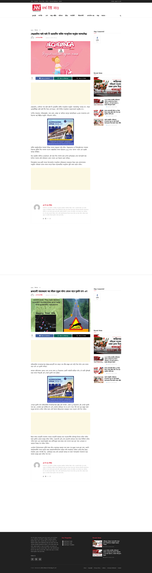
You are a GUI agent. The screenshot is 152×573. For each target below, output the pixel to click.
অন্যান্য (103, 16)
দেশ (47, 16)
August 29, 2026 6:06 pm (112, 125)
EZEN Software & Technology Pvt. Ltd (48, 568)
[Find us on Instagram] (39, 559)
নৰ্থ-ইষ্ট (40, 16)
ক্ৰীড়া (66, 16)
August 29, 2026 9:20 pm (102, 95)
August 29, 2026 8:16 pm (112, 106)
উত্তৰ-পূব (36, 30)
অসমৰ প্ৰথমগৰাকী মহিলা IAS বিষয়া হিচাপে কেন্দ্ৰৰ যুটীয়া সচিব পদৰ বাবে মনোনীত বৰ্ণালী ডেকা (112, 112)
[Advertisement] (92, 8)
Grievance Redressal (54, 1)
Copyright (36, 1)
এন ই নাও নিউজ (39, 37)
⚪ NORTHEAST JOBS (67, 543)
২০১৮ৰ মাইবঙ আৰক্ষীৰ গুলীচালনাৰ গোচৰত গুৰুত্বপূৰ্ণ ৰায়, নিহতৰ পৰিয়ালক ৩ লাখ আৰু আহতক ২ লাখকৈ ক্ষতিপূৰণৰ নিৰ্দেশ (112, 102)
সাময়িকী (72, 16)
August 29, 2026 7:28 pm (112, 116)
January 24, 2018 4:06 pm (51, 295)
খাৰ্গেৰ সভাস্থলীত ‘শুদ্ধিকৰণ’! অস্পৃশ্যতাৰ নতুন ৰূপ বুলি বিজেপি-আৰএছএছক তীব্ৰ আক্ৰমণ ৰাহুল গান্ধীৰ (112, 121)
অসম (40, 30)
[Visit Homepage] (45, 8)
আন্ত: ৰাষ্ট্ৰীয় (53, 16)
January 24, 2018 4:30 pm (51, 37)
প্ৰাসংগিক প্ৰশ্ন (90, 16)
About (32, 1)
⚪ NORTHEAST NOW (67, 541)
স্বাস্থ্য (98, 16)
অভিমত (61, 16)
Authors (47, 1)
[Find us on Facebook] (32, 559)
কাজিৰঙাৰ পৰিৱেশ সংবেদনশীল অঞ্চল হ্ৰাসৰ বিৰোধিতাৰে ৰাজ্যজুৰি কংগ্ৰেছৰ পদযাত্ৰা (105, 92)
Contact (60, 1)
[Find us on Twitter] (36, 559)
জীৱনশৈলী (81, 16)
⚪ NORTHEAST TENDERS (68, 545)
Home (32, 30)
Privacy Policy (41, 1)
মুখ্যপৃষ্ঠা (34, 16)
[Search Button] (120, 16)
